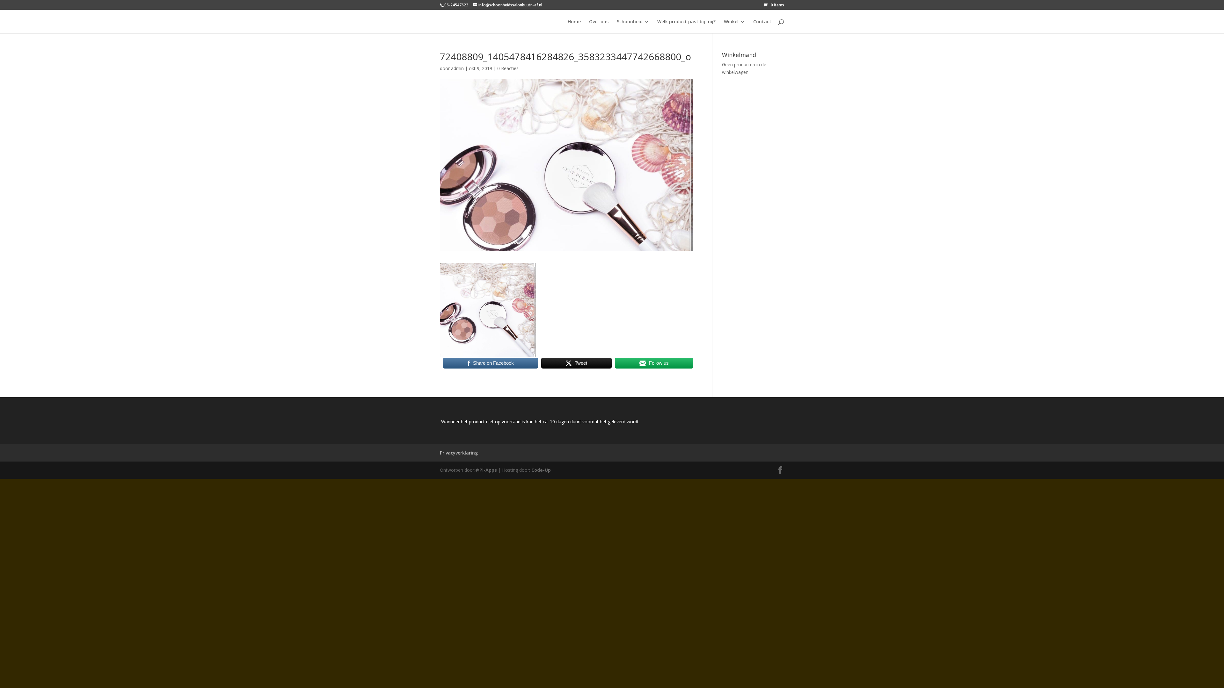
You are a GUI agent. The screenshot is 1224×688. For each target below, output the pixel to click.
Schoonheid (630, 22)
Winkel (731, 22)
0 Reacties (508, 68)
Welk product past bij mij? (686, 22)
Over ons (598, 22)
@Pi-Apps (486, 470)
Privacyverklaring (459, 453)
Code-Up (541, 470)
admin (457, 68)
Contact (762, 22)
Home (574, 22)
